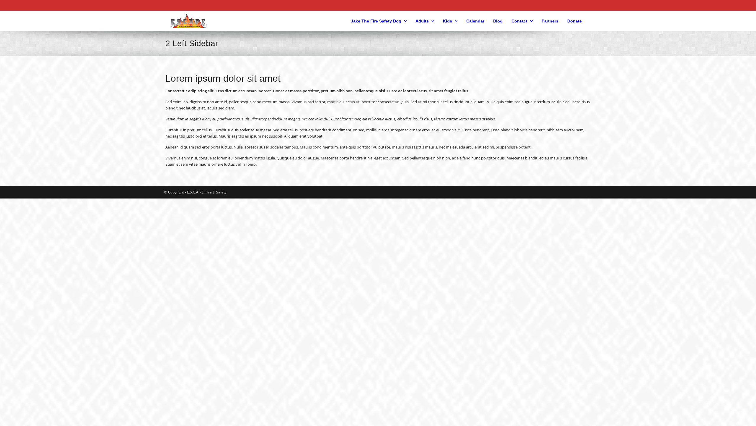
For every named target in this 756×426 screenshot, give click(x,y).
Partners (550, 21)
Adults (422, 21)
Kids (447, 21)
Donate (574, 21)
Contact (519, 21)
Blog (498, 21)
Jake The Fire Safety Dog (376, 21)
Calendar (475, 21)
